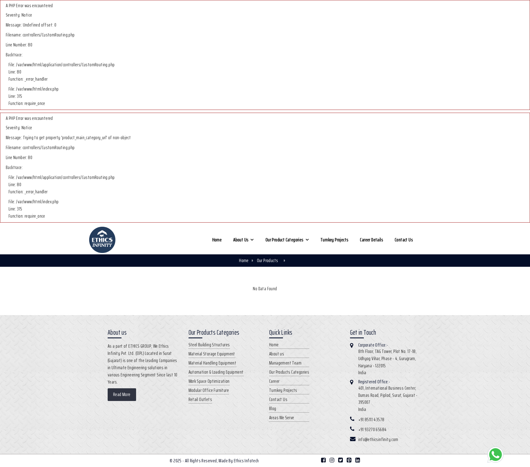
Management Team (285, 363)
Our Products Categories (289, 372)
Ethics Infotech (246, 461)
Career (274, 381)
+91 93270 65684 (372, 429)
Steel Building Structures (209, 344)
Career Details (371, 240)
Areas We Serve (281, 417)
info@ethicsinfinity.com (378, 439)
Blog (272, 408)
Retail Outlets (200, 399)
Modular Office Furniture (209, 390)
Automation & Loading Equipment (216, 372)
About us (240, 240)
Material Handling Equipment (213, 363)
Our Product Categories (285, 240)
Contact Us (404, 240)
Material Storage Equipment (212, 354)
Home (217, 240)
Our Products (267, 260)
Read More (122, 394)
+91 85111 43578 (371, 419)
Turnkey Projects (334, 240)
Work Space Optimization (209, 381)
